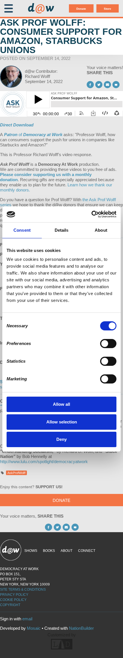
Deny (61, 439)
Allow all (61, 404)
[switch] (108, 343)
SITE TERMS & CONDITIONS (23, 590)
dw (41, 8)
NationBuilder (81, 628)
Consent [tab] (22, 230)
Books (49, 551)
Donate (81, 8)
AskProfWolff (16, 473)
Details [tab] (62, 230)
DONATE (61, 500)
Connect (86, 551)
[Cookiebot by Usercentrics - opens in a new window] (91, 214)
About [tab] (101, 230)
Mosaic (34, 628)
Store (107, 8)
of (33, 134)
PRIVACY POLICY (14, 595)
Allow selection (61, 421)
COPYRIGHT (10, 605)
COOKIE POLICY (13, 600)
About (66, 551)
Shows (30, 551)
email (27, 618)
